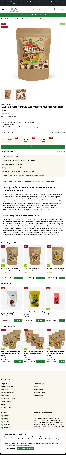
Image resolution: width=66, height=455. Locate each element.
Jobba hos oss (39, 384)
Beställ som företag (8, 399)
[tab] (18, 181)
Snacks (33, 19)
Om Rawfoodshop (40, 393)
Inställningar (10, 449)
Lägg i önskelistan (8, 152)
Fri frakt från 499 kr (8, 1)
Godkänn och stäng (25, 449)
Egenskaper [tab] (50, 181)
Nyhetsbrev (7, 425)
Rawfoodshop (6, 104)
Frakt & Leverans (7, 387)
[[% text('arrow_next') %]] (63, 302)
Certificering (38, 390)
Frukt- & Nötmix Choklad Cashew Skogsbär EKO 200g (10, 269)
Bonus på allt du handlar (58, 1)
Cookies (4, 404)
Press (36, 387)
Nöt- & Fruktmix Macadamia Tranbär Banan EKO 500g (56, 269)
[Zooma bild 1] (33, 54)
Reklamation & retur (8, 393)
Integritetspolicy (12, 445)
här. (5, 443)
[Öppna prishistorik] (12, 133)
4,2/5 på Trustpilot (42, 1)
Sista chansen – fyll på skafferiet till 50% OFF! (33, 15)
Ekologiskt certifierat (8, 4)
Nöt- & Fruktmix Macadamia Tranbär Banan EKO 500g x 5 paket (56, 353)
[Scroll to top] (33, 454)
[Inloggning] (54, 9)
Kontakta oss (5, 396)
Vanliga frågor (6, 402)
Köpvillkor (4, 390)
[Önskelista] (59, 9)
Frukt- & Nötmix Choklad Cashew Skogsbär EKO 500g (33, 269)
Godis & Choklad (23, 19)
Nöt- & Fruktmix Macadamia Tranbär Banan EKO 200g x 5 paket (10, 353)
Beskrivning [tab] (7, 181)
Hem (2, 19)
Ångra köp (4, 384)
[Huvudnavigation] (3, 9)
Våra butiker (38, 396)
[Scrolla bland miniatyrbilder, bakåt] (3, 94)
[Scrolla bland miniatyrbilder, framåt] (63, 94)
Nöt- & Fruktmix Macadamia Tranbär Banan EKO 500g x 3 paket (33, 353)
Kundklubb (7, 428)
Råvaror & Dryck (11, 19)
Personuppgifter (6, 407)
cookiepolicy (27, 445)
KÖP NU (18, 361)
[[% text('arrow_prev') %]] (3, 302)
